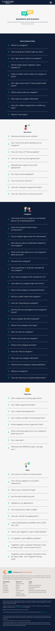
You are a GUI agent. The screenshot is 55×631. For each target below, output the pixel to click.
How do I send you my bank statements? (28, 378)
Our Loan (5, 587)
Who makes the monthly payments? (26, 398)
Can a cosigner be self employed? (25, 319)
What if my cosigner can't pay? (24, 325)
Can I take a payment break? (23, 405)
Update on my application (22, 503)
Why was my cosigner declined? (24, 99)
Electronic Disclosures (34, 587)
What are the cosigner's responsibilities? (28, 365)
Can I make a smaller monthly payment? (28, 418)
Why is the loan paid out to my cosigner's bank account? (28, 253)
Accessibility (6, 590)
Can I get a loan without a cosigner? (26, 58)
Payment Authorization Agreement (37, 590)
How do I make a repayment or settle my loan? (28, 106)
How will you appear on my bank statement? (25, 482)
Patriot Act (31, 588)
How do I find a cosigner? (22, 352)
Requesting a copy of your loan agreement (24, 166)
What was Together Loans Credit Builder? (29, 532)
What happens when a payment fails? (27, 424)
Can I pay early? (17, 440)
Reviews (18, 587)
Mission (17, 585)
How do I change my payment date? (26, 187)
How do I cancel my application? (25, 516)
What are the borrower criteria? (24, 136)
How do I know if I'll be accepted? (25, 152)
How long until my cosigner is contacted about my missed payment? (28, 219)
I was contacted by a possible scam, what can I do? (28, 524)
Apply (4, 583)
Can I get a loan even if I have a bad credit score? (28, 84)
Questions (5, 588)
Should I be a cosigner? (21, 261)
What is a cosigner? (19, 45)
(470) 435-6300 (27, 572)
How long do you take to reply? (24, 510)
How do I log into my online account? (27, 194)
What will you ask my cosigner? (24, 92)
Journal (17, 588)
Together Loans (20, 583)
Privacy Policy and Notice (35, 585)
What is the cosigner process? (24, 345)
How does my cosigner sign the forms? (27, 283)
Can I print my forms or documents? (26, 474)
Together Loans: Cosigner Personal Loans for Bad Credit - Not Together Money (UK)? (28, 556)
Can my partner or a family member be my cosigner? (27, 269)
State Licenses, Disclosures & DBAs (37, 592)
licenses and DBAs (19, 607)
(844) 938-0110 (44, 612)
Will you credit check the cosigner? (26, 297)
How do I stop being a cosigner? (24, 303)
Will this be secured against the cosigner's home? (29, 311)
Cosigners (5, 585)
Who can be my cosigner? (22, 332)
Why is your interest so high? (23, 490)
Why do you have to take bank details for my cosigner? (28, 244)
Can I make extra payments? (23, 411)
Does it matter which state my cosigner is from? (28, 75)
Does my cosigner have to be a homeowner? (24, 228)
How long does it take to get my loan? (27, 52)
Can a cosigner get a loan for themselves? (28, 236)
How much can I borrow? (22, 181)
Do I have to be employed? (22, 174)
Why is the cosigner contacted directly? (28, 290)
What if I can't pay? (19, 114)
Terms (30, 583)
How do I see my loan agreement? (25, 158)
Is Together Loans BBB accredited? (26, 538)
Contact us (5, 592)
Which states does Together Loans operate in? (26, 66)
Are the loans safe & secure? (23, 496)
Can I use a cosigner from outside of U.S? (28, 277)
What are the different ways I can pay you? (27, 448)
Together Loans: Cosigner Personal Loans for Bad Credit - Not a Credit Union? (28, 546)
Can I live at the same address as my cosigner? (26, 144)
